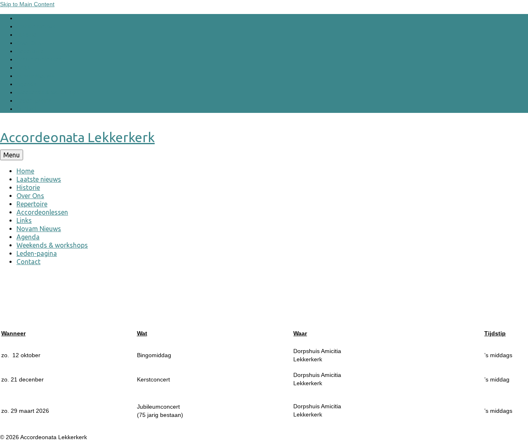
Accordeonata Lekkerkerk (77, 137)
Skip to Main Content (27, 4)
